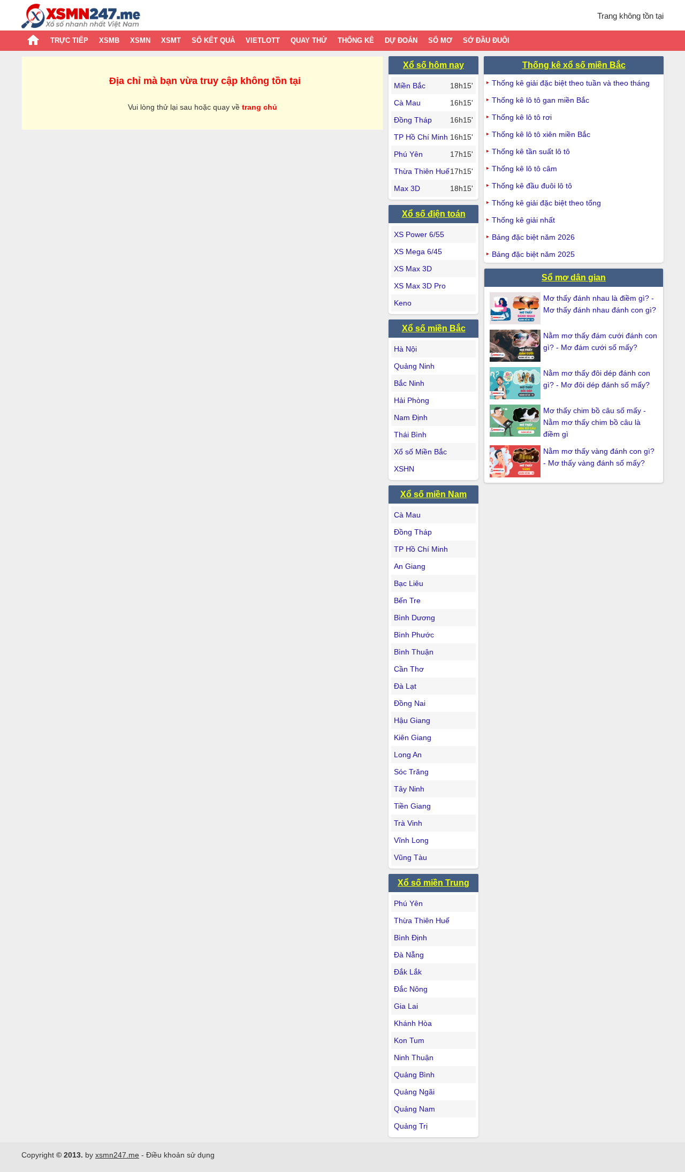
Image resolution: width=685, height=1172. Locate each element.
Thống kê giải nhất (523, 220)
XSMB (109, 40)
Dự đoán (401, 40)
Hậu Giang (412, 720)
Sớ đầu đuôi (486, 40)
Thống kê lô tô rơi (522, 117)
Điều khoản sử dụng (180, 1155)
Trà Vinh (408, 823)
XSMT (171, 40)
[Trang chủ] (80, 17)
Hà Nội (405, 349)
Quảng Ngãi (414, 1091)
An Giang (409, 566)
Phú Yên (408, 154)
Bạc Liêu (408, 583)
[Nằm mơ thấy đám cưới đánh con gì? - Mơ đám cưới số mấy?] (516, 346)
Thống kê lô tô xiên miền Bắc (541, 134)
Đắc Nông (411, 989)
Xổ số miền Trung (433, 882)
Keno (403, 303)
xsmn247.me (117, 1155)
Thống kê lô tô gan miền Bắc (540, 100)
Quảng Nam (414, 1109)
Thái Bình (410, 434)
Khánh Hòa (413, 1023)
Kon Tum (409, 1040)
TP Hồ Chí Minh (421, 137)
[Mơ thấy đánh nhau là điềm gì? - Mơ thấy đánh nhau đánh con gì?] (516, 308)
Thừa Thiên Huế (422, 171)
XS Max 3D (413, 268)
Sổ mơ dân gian (574, 277)
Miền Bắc (409, 85)
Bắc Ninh (409, 383)
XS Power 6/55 (419, 234)
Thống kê (356, 40)
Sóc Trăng (411, 771)
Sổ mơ (440, 40)
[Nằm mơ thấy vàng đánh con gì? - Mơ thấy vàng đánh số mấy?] (516, 461)
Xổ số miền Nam (433, 494)
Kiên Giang (412, 737)
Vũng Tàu (410, 857)
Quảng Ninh (414, 366)
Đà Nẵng (409, 954)
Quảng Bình (414, 1074)
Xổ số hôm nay (433, 65)
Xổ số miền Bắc (434, 328)
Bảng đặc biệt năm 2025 (533, 254)
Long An (408, 754)
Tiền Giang (412, 806)
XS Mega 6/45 (418, 251)
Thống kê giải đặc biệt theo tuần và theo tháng (571, 83)
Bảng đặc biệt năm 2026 (533, 237)
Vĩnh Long (411, 840)
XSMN (140, 40)
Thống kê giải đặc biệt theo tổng (546, 203)
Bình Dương (414, 617)
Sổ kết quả (213, 40)
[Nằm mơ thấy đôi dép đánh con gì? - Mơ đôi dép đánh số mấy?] (516, 383)
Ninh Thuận (413, 1057)
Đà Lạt (405, 686)
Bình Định (410, 937)
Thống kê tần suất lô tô (531, 151)
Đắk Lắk (408, 972)
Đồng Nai (409, 703)
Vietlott (263, 40)
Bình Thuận (413, 652)
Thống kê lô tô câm (524, 168)
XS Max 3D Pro (420, 285)
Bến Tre (407, 600)
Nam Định (411, 417)
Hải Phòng (411, 400)
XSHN (404, 469)
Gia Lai (406, 1006)
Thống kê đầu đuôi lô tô (532, 185)
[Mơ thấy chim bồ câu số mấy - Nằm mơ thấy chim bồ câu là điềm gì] (516, 421)
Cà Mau (407, 102)
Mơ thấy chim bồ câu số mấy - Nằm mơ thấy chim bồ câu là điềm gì (594, 422)
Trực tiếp (69, 40)
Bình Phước (414, 634)
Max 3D (407, 188)
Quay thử (309, 40)
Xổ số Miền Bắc (420, 451)
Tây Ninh (409, 789)
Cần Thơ (409, 669)
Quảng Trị (411, 1126)
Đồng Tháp (413, 120)
